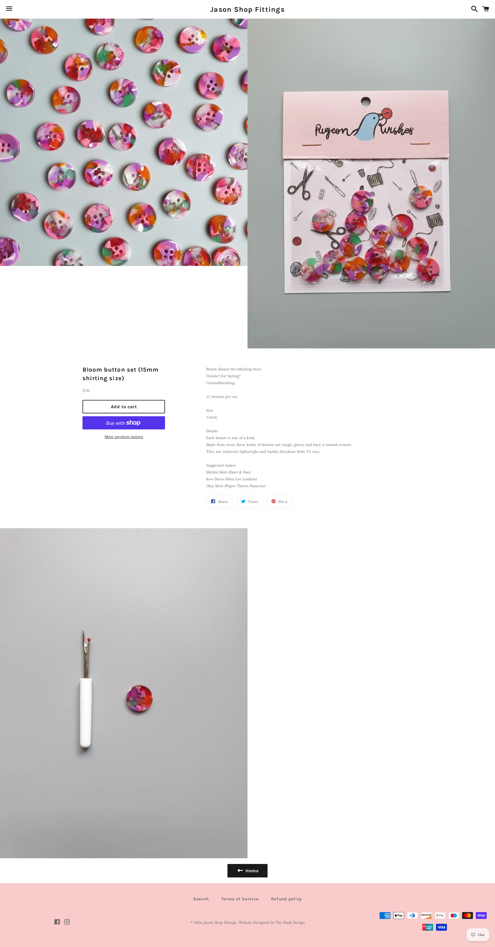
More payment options (124, 436)
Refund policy (286, 898)
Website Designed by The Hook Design (272, 922)
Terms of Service (239, 898)
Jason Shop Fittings (247, 9)
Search (201, 898)
